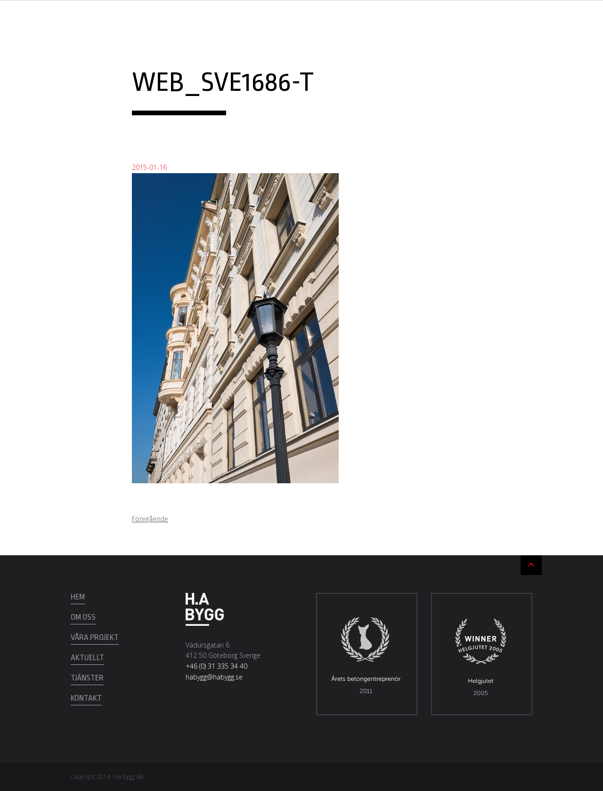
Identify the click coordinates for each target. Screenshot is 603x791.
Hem (78, 596)
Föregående (150, 518)
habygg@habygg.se (214, 676)
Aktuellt (87, 657)
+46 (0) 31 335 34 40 (216, 666)
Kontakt (86, 698)
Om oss (83, 617)
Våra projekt (95, 637)
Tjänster (87, 677)
